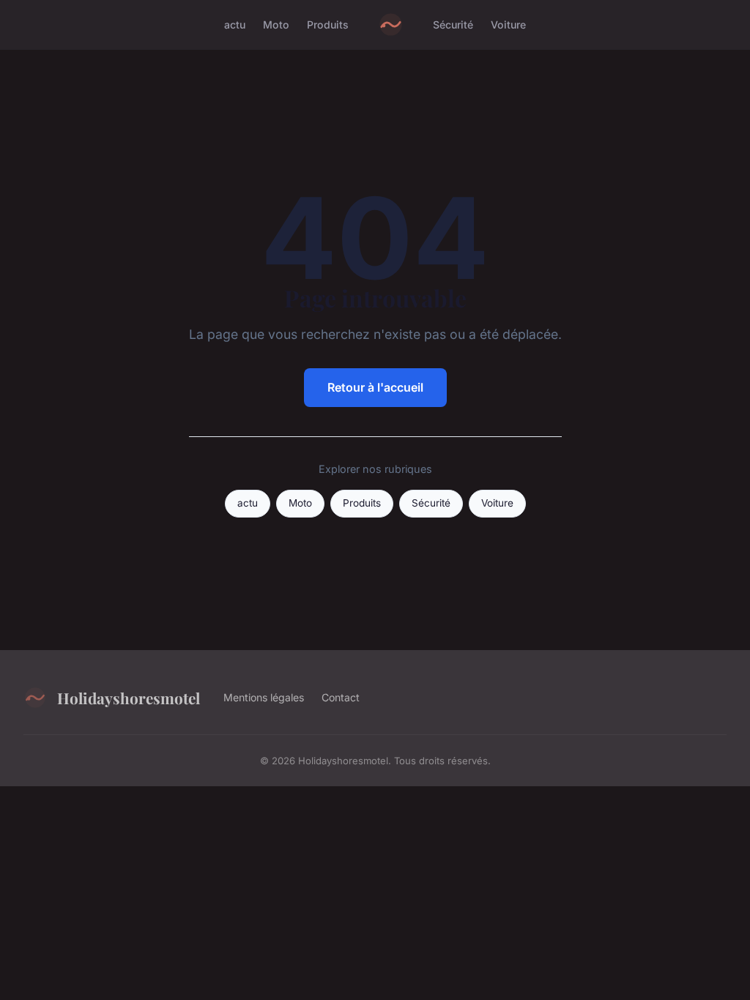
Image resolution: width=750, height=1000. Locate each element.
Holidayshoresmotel (128, 697)
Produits (328, 24)
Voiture (508, 24)
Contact (341, 697)
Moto (276, 24)
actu (234, 24)
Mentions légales (263, 697)
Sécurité (453, 24)
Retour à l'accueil (375, 387)
